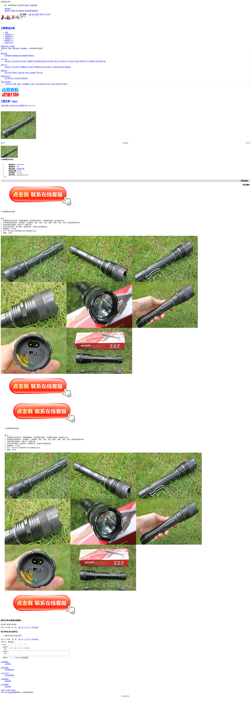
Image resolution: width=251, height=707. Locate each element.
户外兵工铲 (9, 84)
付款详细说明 (9, 675)
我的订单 (14, 11)
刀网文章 (5, 101)
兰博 (48, 14)
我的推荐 (34, 11)
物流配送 (5, 679)
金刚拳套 (67, 67)
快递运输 (8, 681)
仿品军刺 (38, 61)
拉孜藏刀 (33, 73)
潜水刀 (57, 61)
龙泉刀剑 (21, 73)
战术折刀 (8, 67)
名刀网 (7, 690)
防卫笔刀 (31, 67)
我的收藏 (28, 11)
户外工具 (54, 84)
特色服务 (5, 684)
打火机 (48, 84)
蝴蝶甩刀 (24, 67)
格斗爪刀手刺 (46, 67)
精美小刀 (4, 65)
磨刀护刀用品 (62, 84)
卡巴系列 (18, 78)
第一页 (20, 627)
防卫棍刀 (51, 61)
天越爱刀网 (20, 169)
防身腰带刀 (27, 84)
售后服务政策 (9, 669)
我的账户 (8, 8)
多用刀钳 (61, 67)
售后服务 (5, 667)
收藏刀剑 (4, 70)
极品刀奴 (44, 61)
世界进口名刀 (5, 76)
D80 (33, 14)
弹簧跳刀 (38, 67)
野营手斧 (83, 61)
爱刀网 (13, 690)
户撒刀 (27, 73)
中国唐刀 (8, 38)
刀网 (6, 32)
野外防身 (16, 48)
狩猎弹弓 (31, 55)
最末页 (36, 627)
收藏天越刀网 (5, 2)
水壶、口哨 (35, 84)
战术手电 (42, 84)
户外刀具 (4, 59)
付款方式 (8, 43)
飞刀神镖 (54, 67)
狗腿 (41, 14)
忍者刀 (77, 61)
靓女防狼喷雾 (23, 55)
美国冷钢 (24, 78)
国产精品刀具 (101, 61)
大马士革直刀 (16, 61)
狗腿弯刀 (8, 41)
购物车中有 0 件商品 (8, 46)
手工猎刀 (71, 61)
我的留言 (21, 11)
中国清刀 (14, 73)
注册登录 (8, 664)
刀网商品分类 (8, 28)
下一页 (31, 627)
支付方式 (5, 673)
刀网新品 (8, 34)
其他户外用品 (5, 82)
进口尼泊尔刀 (9, 78)
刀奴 (29, 14)
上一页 (26, 627)
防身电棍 (8, 36)
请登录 (26, 5)
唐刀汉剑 (8, 73)
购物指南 (5, 662)
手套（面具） (17, 84)
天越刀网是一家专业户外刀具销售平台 (14, 105)
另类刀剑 (40, 73)
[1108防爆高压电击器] (18, 141)
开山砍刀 (24, 61)
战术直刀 (8, 61)
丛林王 (37, 14)
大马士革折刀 (16, 67)
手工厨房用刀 (91, 61)
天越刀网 (11, 692)
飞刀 (45, 14)
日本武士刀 (64, 61)
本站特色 (8, 687)
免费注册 (33, 5)
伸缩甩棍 (14, 55)
